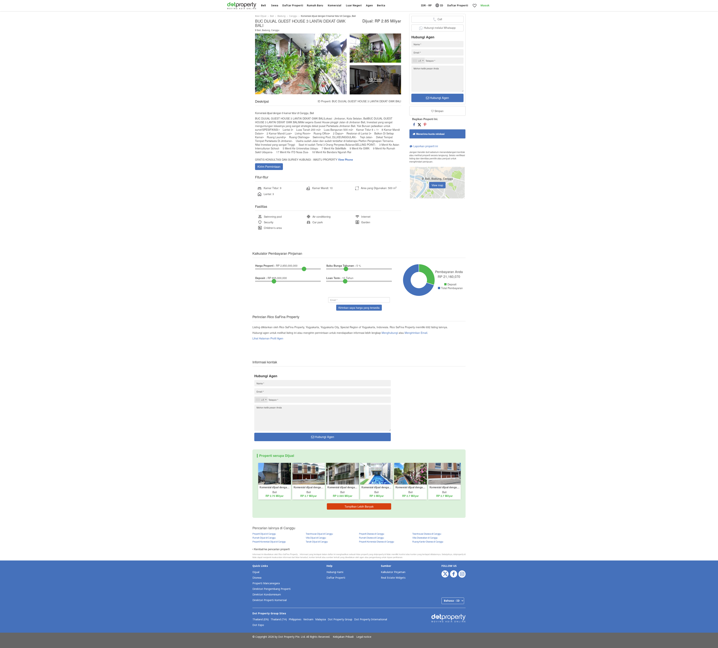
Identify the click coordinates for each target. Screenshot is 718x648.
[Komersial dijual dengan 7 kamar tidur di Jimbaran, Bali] (274, 473)
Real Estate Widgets (393, 578)
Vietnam (308, 619)
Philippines (295, 619)
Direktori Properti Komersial (269, 600)
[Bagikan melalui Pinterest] (425, 124)
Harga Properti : (265, 265)
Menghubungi (390, 333)
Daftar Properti (335, 578)
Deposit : (261, 278)
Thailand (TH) (279, 619)
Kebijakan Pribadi (343, 637)
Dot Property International (370, 619)
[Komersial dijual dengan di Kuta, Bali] (308, 473)
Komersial (334, 5)
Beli (263, 5)
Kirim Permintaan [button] (268, 166)
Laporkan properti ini (425, 146)
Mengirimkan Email (416, 333)
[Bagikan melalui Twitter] (419, 124)
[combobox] (418, 61)
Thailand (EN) (260, 619)
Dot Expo (258, 625)
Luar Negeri (354, 5)
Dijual (255, 572)
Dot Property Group (340, 619)
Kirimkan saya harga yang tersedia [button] (359, 308)
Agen (369, 5)
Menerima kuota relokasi (430, 134)
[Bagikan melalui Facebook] (414, 124)
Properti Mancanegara (266, 583)
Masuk (485, 5)
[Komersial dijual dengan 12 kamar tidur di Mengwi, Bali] (410, 473)
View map (437, 185)
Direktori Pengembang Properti (271, 589)
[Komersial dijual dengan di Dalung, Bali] (342, 473)
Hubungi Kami (334, 572)
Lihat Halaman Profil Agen (267, 338)
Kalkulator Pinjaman (393, 572)
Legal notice (363, 637)
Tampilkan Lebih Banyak (359, 506)
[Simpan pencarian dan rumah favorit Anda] (474, 5)
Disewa (256, 578)
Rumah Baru (315, 5)
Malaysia (320, 619)
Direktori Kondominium (266, 595)
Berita (381, 5)
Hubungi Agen (439, 98)
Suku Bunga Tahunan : (341, 265)
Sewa (274, 5)
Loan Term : (333, 278)
